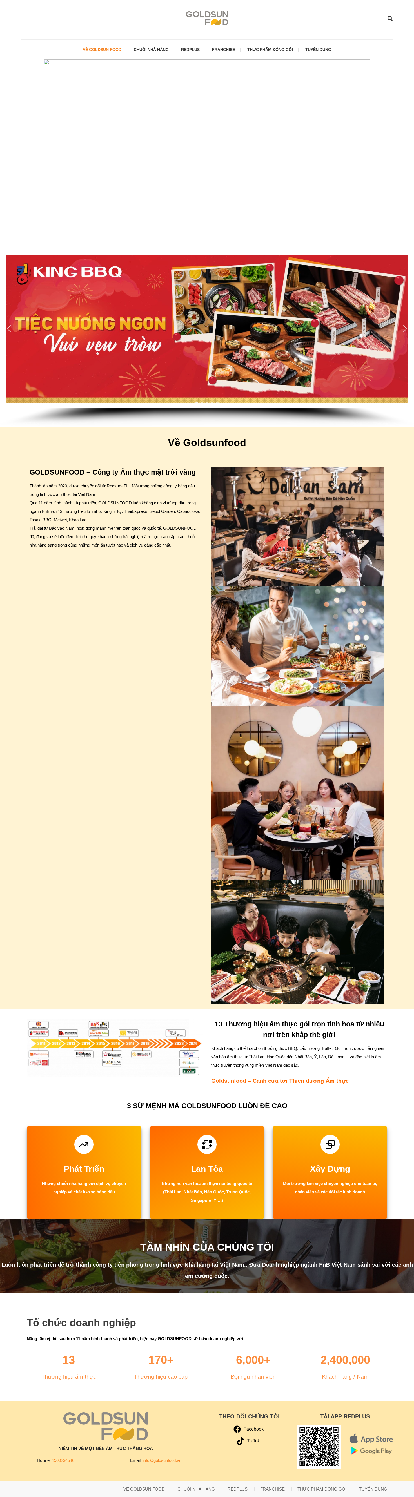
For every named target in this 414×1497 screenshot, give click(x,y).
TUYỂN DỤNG (318, 49)
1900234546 (63, 1460)
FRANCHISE (223, 49)
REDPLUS (190, 49)
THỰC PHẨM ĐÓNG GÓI (270, 49)
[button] (8, 328)
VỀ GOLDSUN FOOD (102, 49)
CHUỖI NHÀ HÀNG (151, 49)
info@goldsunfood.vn (162, 1460)
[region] (207, 338)
